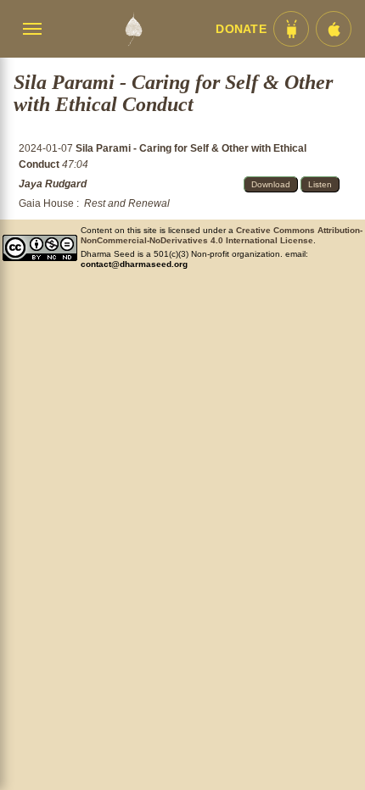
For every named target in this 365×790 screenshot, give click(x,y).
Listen (320, 184)
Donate (241, 29)
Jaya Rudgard (53, 184)
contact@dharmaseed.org (134, 264)
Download (270, 184)
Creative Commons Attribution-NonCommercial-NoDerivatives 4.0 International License (221, 235)
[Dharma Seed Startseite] (133, 28)
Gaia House (46, 203)
